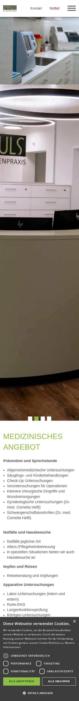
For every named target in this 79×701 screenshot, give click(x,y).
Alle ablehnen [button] (59, 681)
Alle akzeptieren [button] (21, 681)
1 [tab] (30, 418)
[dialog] (39, 659)
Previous (4, 218)
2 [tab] (36, 418)
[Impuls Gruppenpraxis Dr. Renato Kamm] (10, 8)
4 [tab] (49, 418)
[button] (39, 693)
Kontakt (36, 8)
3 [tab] (43, 418)
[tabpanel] (39, 50)
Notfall (54, 8)
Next (75, 218)
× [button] (74, 621)
